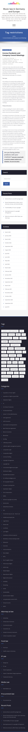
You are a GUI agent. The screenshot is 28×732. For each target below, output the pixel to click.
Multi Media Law (7, 688)
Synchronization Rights (8, 595)
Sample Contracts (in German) (10, 632)
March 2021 (7, 285)
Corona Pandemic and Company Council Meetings (14, 38)
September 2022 (9, 246)
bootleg (5, 439)
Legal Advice (6, 521)
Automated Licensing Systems (10, 424)
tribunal (22, 373)
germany (15, 61)
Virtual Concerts (6, 603)
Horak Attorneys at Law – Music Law (11, 513)
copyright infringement (15, 341)
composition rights (6, 338)
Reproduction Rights (8, 574)
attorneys (11, 334)
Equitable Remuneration (8, 474)
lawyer (3, 362)
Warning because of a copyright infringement (13, 724)
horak (19, 355)
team (16, 373)
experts (11, 348)
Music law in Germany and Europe (14, 10)
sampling (10, 373)
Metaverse (5, 542)
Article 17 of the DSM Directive (10, 414)
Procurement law (7, 700)
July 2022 (7, 253)
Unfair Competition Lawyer (9, 636)
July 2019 (7, 307)
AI (3, 403)
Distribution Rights (7, 471)
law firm (23, 359)
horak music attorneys (9, 58)
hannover (4, 355)
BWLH (18, 334)
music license (5, 369)
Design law (5, 662)
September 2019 (9, 303)
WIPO (4, 606)
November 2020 (9, 292)
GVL (4, 510)
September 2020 (9, 299)
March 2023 (7, 239)
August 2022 (8, 250)
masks (16, 62)
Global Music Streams (8, 506)
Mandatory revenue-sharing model (11, 538)
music (3, 366)
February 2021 (8, 289)
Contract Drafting (7, 457)
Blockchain (5, 435)
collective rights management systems (12, 446)
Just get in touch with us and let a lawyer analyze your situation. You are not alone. (13, 159)
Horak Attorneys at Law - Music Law (11, 59)
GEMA (3, 352)
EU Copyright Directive (8, 481)
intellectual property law (8, 517)
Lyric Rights (5, 531)
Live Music (5, 528)
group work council (7, 62)
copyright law (5, 345)
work (22, 376)
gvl (24, 352)
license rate (5, 524)
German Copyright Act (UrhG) (10, 499)
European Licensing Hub (8, 485)
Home (14, 36)
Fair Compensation (7, 492)
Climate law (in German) (8, 621)
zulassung (4, 380)
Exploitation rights (20, 348)
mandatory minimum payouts (10, 535)
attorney (4, 334)
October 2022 (8, 243)
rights (3, 373)
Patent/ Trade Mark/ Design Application (12, 673)
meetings (20, 62)
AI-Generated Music (7, 410)
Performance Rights (7, 563)
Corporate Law (6, 628)
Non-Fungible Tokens (8, 560)
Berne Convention (7, 432)
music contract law (12, 366)
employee (5, 61)
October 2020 (8, 296)
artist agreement (7, 417)
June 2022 (7, 257)
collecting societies (7, 442)
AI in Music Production (8, 407)
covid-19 (4, 348)
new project (14, 369)
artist (21, 331)
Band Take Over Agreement (9, 428)
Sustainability (6, 592)
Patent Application (7, 670)
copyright (4, 341)
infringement (5, 359)
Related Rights (6, 570)
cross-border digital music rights (10, 467)
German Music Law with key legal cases (14, 199)
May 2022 (7, 260)
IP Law (4, 666)
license (14, 362)
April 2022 (7, 264)
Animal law (5, 618)
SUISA (4, 588)
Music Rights (6, 553)
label (12, 359)
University (15, 376)
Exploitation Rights (7, 489)
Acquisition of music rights (9, 392)
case (24, 334)
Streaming (5, 585)
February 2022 (8, 271)
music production (7, 549)
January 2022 (8, 275)
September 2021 (9, 282)
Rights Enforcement (7, 578)
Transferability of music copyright (13, 207)
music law (22, 366)
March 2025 (7, 232)
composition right (7, 449)
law (17, 359)
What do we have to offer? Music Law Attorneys (14, 728)
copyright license (15, 345)
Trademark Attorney (8, 677)
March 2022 (7, 267)
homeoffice (12, 355)
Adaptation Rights (7, 400)
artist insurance (6, 421)
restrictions (10, 64)
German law (11, 352)
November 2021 (9, 278)
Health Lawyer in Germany (9, 651)
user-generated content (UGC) (10, 599)
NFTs (4, 556)
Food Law (5, 647)
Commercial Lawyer (7, 625)
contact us (22, 338)
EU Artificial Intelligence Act (9, 478)
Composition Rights (7, 453)
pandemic (5, 64)
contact (16, 338)
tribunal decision (6, 376)
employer (10, 61)
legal (13, 62)
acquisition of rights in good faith (10, 331)
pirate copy (5, 567)
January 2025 (8, 235)
